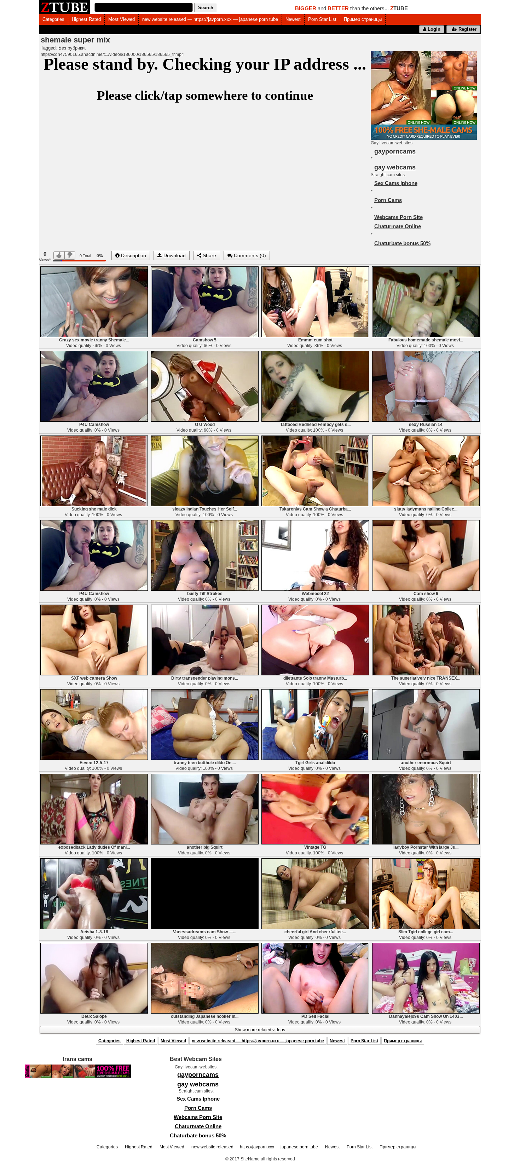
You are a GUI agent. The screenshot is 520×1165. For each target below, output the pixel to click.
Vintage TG (315, 847)
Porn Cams (388, 200)
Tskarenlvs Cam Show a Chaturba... (315, 509)
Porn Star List (322, 19)
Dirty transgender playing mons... (204, 678)
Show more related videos (260, 1029)
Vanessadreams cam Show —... (204, 931)
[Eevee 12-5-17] (94, 724)
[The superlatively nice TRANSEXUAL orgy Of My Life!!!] (426, 639)
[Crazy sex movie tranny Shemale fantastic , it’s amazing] (94, 301)
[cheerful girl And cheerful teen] (315, 893)
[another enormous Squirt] (426, 724)
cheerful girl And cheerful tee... (315, 931)
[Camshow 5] (205, 301)
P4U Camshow (94, 424)
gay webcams (395, 167)
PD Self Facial (315, 1016)
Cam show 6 (426, 593)
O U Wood (205, 424)
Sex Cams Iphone (395, 183)
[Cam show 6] (426, 555)
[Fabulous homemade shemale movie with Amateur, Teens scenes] (426, 301)
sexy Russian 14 (426, 424)
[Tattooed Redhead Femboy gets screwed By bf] (315, 385)
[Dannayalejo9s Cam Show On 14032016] (426, 977)
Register (466, 29)
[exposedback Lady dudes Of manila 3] (94, 808)
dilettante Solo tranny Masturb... (315, 678)
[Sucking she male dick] (94, 470)
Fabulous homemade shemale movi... (425, 340)
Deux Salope (94, 1016)
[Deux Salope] (94, 977)
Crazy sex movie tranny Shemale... (94, 340)
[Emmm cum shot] (315, 301)
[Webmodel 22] (315, 555)
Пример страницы (363, 19)
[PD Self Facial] (315, 977)
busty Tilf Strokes (205, 593)
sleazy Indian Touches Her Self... (204, 509)
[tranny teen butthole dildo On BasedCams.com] (205, 724)
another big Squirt (205, 847)
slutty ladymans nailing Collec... (425, 509)
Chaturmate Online (397, 226)
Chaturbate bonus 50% (402, 243)
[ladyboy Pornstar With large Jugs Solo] (426, 808)
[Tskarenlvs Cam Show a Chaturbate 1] (315, 470)
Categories (53, 19)
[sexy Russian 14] (426, 385)
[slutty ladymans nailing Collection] (426, 470)
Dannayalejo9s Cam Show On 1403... (426, 1016)
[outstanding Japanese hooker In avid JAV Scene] (205, 977)
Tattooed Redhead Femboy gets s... (315, 424)
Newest (293, 19)
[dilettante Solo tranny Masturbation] (315, 639)
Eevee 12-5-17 (94, 762)
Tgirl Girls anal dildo (315, 762)
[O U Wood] (205, 385)
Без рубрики (71, 48)
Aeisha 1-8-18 (94, 931)
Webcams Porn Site (398, 217)
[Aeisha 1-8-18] (94, 893)
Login (433, 29)
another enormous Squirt (426, 762)
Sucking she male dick (94, 509)
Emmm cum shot (315, 340)
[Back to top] (500, 1145)
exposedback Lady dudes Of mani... (94, 847)
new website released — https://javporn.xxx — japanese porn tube (210, 19)
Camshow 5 (204, 340)
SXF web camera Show (94, 678)
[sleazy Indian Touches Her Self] (205, 470)
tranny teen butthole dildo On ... (205, 762)
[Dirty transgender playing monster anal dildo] (205, 639)
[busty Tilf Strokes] (205, 555)
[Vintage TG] (315, 808)
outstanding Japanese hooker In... (204, 1016)
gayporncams (395, 151)
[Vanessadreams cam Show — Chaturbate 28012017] (205, 893)
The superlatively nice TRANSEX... (425, 678)
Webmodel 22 (315, 593)
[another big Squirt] (205, 808)
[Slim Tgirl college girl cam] (426, 893)
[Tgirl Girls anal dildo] (315, 724)
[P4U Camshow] (94, 385)
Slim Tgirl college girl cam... (425, 931)
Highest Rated (86, 19)
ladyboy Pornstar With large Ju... (425, 847)
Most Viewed (121, 19)
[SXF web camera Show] (94, 639)
